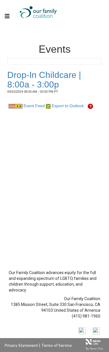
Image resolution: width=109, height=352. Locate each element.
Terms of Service (56, 345)
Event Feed (33, 105)
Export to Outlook (67, 105)
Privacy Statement (21, 345)
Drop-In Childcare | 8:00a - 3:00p (44, 79)
